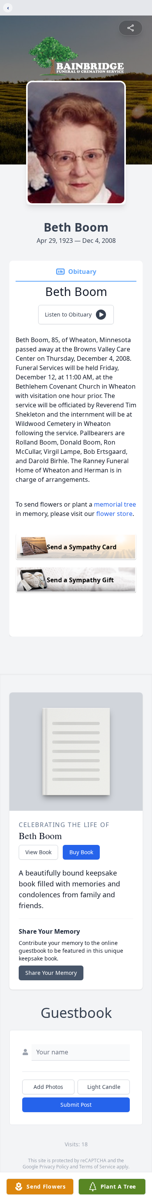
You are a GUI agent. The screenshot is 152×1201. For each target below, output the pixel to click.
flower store (114, 513)
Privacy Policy (54, 1166)
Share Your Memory (51, 972)
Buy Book (81, 852)
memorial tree (115, 504)
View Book (38, 852)
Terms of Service (97, 1166)
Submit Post (76, 1104)
